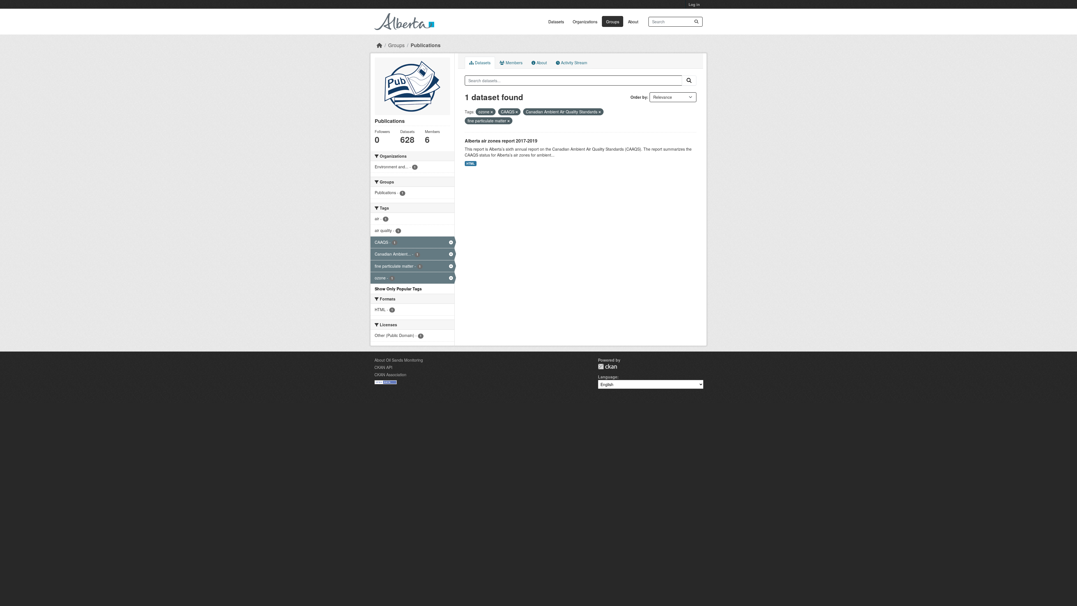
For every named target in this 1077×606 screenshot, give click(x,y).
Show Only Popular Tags (398, 288)
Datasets (556, 21)
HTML (470, 163)
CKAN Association (390, 374)
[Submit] (696, 22)
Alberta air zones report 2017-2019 (501, 140)
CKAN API (383, 367)
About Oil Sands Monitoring (398, 360)
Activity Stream (573, 62)
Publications (426, 45)
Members (514, 62)
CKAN (607, 366)
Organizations (585, 21)
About (633, 21)
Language (607, 377)
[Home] (379, 45)
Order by (638, 97)
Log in (694, 4)
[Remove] (492, 112)
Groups (612, 21)
